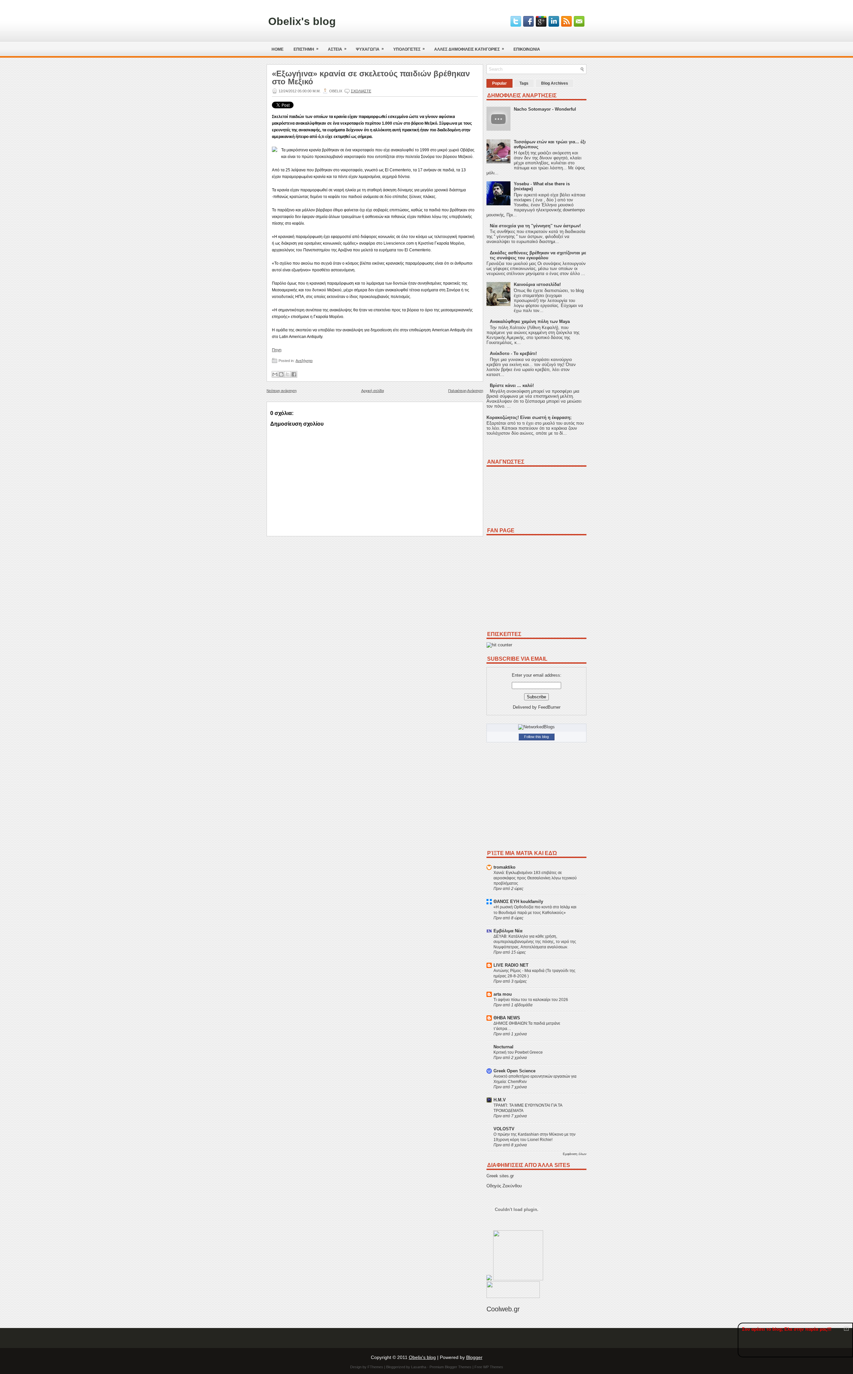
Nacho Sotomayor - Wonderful (545, 109)
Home (278, 49)
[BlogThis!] (281, 374)
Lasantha (418, 1367)
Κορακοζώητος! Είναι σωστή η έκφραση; (528, 417)
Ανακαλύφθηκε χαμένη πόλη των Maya (530, 321)
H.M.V (499, 1099)
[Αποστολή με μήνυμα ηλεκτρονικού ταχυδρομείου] (275, 374)
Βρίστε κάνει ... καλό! (512, 385)
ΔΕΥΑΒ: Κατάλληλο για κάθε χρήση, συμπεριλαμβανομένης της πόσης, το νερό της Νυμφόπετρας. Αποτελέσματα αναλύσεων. (534, 941)
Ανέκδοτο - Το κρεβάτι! (513, 353)
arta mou (502, 994)
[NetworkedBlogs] (536, 726)
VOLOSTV (503, 1128)
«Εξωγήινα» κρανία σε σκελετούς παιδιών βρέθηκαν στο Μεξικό (371, 78)
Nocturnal (503, 1046)
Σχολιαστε (361, 91)
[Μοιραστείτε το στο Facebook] (294, 374)
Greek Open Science (514, 1070)
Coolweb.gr (503, 1309)
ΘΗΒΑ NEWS (506, 1017)
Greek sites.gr (500, 1175)
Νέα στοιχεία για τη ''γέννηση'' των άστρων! (535, 225)
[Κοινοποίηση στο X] (287, 374)
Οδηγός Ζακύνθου (504, 1185)
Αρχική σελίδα (372, 391)
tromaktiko (504, 867)
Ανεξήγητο (304, 361)
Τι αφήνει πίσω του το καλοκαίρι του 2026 (530, 999)
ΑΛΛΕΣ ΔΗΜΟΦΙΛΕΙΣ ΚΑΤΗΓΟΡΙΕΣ (469, 49)
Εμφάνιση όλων (574, 1154)
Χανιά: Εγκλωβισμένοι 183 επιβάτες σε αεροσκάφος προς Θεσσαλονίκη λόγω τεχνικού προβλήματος (535, 878)
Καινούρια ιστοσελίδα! (537, 284)
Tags (523, 83)
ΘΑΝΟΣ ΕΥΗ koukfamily (518, 901)
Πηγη (277, 350)
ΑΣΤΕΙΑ (337, 49)
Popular (499, 83)
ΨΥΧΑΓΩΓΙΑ (370, 49)
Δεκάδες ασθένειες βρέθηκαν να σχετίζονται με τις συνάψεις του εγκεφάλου (538, 255)
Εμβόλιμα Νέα (507, 930)
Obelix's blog (302, 21)
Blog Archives (554, 83)
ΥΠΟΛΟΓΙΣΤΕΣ (409, 49)
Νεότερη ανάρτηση (282, 391)
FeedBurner (549, 707)
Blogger (474, 1357)
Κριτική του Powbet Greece (518, 1052)
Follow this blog (536, 737)
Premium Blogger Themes (450, 1367)
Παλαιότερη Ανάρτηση (465, 391)
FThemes (375, 1367)
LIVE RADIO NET (510, 965)
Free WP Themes (488, 1367)
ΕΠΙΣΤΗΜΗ (306, 49)
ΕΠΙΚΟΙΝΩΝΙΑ (526, 49)
